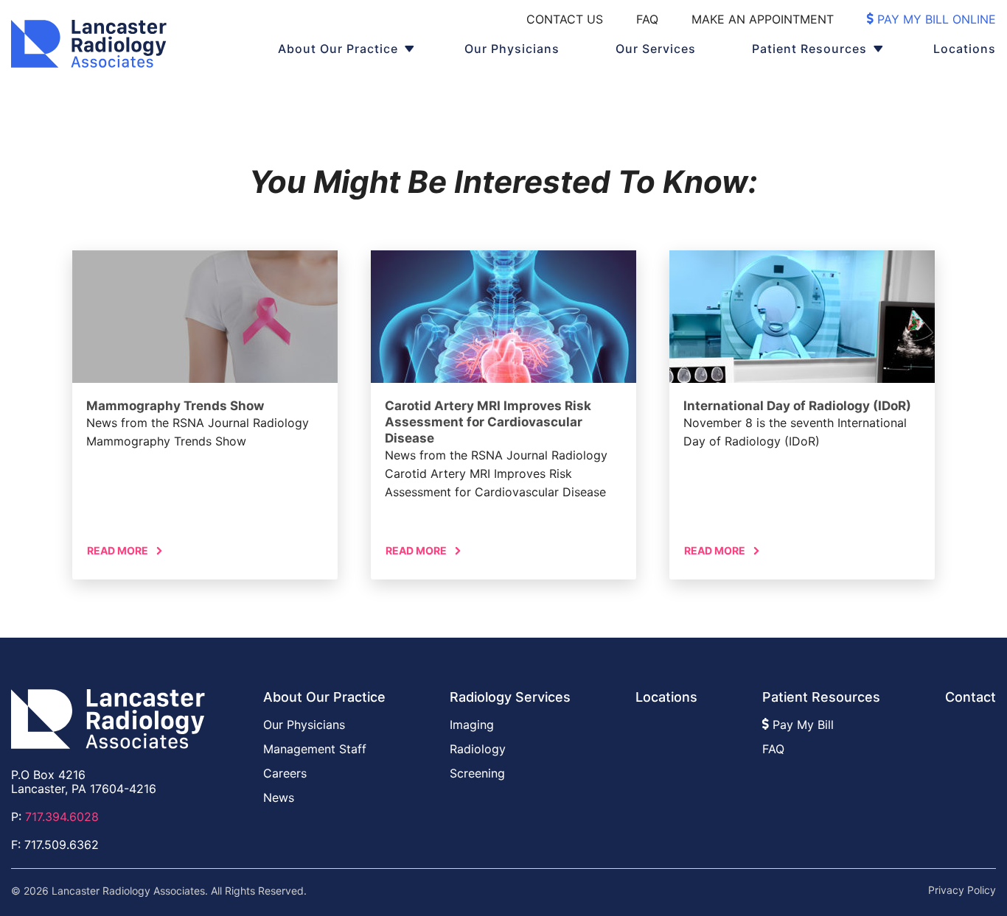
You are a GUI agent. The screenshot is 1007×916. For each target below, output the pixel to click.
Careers (285, 773)
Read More (117, 550)
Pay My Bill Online (935, 19)
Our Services (656, 48)
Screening (477, 773)
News (278, 797)
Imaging (472, 724)
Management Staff (314, 748)
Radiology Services (510, 697)
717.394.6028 (62, 816)
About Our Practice (338, 48)
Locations (964, 48)
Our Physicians (512, 48)
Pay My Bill (801, 724)
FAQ (647, 19)
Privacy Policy (962, 890)
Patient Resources (809, 48)
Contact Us (564, 19)
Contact (970, 697)
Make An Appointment (762, 19)
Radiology (478, 748)
